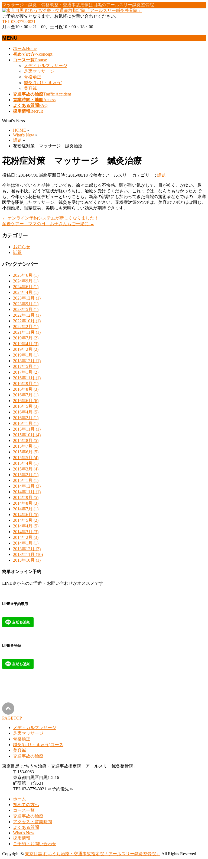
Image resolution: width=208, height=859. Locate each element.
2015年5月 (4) (25, 457)
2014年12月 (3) (27, 486)
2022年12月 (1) (27, 315)
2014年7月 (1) (25, 509)
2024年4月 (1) (25, 292)
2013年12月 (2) (27, 548)
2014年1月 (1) (25, 543)
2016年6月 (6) (25, 400)
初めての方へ (26, 804)
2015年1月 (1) (25, 480)
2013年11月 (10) (28, 554)
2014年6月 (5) (25, 514)
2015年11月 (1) (27, 429)
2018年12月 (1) (27, 360)
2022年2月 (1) (25, 326)
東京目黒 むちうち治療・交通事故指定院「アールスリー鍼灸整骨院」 (92, 853)
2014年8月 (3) (25, 503)
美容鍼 (30, 88)
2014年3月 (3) (25, 531)
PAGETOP (12, 718)
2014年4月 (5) (25, 526)
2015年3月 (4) (25, 469)
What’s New (23, 833)
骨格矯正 (32, 77)
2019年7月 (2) (25, 338)
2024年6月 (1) (25, 286)
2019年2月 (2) (25, 349)
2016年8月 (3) (25, 389)
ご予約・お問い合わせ (34, 843)
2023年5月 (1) (25, 309)
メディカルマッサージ (45, 65)
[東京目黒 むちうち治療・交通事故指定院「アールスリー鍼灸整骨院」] (72, 10)
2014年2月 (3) (25, 537)
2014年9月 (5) (25, 497)
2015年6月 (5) (25, 452)
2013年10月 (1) (27, 560)
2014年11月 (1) (27, 491)
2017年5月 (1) (25, 366)
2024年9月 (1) (25, 281)
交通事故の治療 (28, 756)
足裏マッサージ (39, 71)
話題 (161, 175)
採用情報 (21, 838)
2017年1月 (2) (25, 372)
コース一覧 (24, 810)
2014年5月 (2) (25, 520)
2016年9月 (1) (25, 383)
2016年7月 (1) (25, 395)
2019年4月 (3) (25, 343)
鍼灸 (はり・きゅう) (43, 82)
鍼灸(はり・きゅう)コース (38, 744)
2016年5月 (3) (25, 406)
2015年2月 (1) (25, 474)
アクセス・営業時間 (32, 821)
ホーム (19, 799)
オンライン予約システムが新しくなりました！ (50, 218)
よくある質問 (26, 827)
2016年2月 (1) (25, 417)
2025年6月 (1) (25, 275)
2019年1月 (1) (25, 355)
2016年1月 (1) (25, 423)
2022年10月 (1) (27, 321)
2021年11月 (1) (27, 332)
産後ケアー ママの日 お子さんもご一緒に (48, 223)
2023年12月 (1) (27, 298)
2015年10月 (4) (27, 434)
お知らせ (21, 246)
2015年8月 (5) (25, 440)
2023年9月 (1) (25, 303)
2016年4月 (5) (25, 412)
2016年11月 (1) (27, 378)
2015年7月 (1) (25, 446)
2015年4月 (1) (25, 463)
